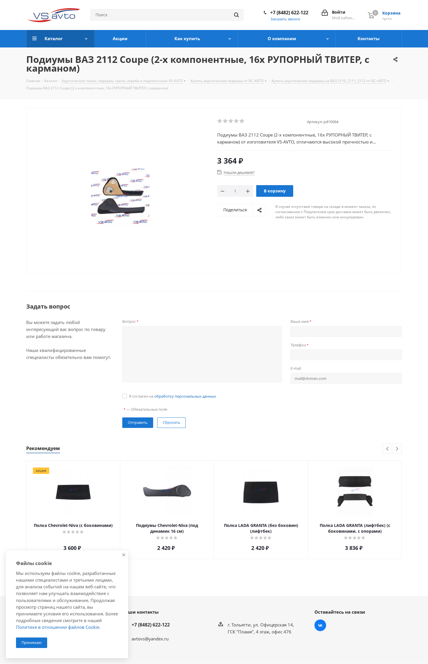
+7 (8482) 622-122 (289, 12)
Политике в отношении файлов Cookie (57, 627)
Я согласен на (172, 396)
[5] (242, 121)
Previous (387, 449)
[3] (231, 121)
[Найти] (236, 15)
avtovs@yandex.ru (150, 639)
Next (397, 449)
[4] (236, 121)
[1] (220, 121)
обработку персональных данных (185, 396)
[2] (225, 121)
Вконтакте (320, 625)
